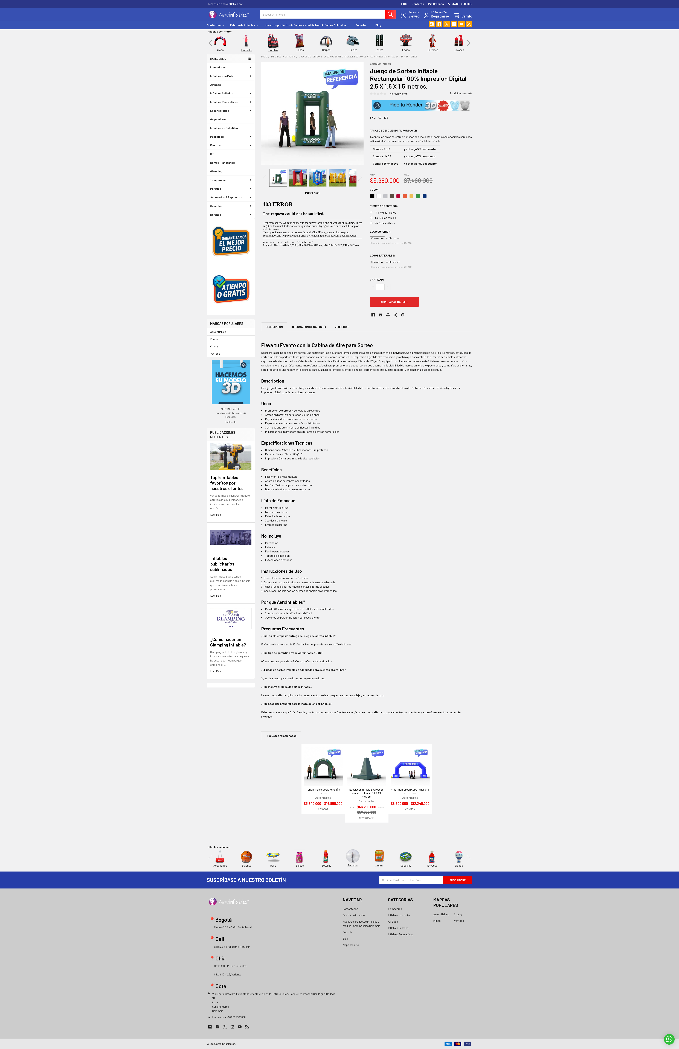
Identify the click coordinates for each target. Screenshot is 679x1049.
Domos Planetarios (222, 162)
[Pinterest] (403, 315)
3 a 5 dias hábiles (385, 223)
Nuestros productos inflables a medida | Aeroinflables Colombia (305, 25)
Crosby (214, 346)
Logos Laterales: (382, 255)
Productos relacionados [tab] (281, 735)
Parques (215, 188)
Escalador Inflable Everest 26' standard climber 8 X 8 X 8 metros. (366, 793)
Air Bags (215, 84)
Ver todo (215, 353)
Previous (210, 42)
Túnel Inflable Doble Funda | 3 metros (323, 791)
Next (468, 42)
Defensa (215, 214)
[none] (312, 113)
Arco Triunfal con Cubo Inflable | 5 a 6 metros (410, 791)
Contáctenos (215, 25)
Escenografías (219, 110)
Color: (375, 189)
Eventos (215, 145)
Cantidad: (377, 279)
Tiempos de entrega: (384, 206)
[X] (446, 24)
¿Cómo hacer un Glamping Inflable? (228, 642)
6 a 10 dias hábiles (385, 217)
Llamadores (218, 67)
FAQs (404, 3)
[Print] (388, 315)
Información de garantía (308, 326)
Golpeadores (218, 119)
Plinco (214, 339)
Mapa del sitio (351, 944)
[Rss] (469, 24)
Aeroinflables (218, 331)
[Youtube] (461, 24)
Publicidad (217, 136)
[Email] (380, 315)
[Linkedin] (454, 24)
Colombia (216, 206)
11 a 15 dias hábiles (385, 212)
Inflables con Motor (222, 76)
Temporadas (218, 180)
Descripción (274, 326)
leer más (215, 514)
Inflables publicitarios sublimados (222, 564)
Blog (378, 25)
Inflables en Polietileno (224, 128)
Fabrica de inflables (242, 25)
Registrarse (440, 16)
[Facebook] (439, 24)
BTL (212, 154)
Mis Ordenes (436, 3)
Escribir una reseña (461, 93)
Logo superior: (380, 231)
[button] (421, 105)
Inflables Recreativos (224, 102)
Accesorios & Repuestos (226, 197)
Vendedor (342, 326)
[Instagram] (432, 24)
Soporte (360, 25)
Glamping (216, 171)
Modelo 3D (312, 193)
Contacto (418, 3)
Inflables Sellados (221, 93)
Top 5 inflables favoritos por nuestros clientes (226, 483)
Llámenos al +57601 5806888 (229, 1017)
